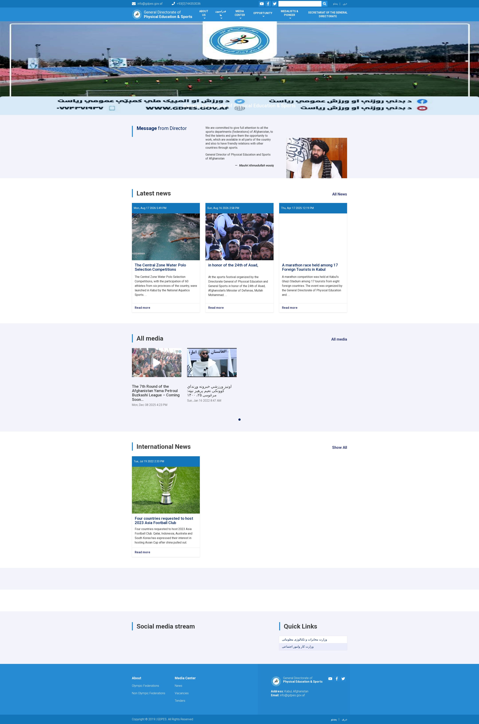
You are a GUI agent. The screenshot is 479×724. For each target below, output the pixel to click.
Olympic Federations (145, 685)
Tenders (180, 700)
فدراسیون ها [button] (220, 13)
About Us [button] (203, 13)
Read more (142, 308)
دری (345, 3)
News (178, 685)
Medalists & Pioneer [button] (289, 13)
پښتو (335, 3)
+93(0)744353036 (189, 3)
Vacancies (182, 693)
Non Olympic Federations (148, 693)
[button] (239, 419)
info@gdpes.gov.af (150, 3)
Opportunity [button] (262, 13)
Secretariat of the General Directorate (327, 14)
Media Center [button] (240, 13)
